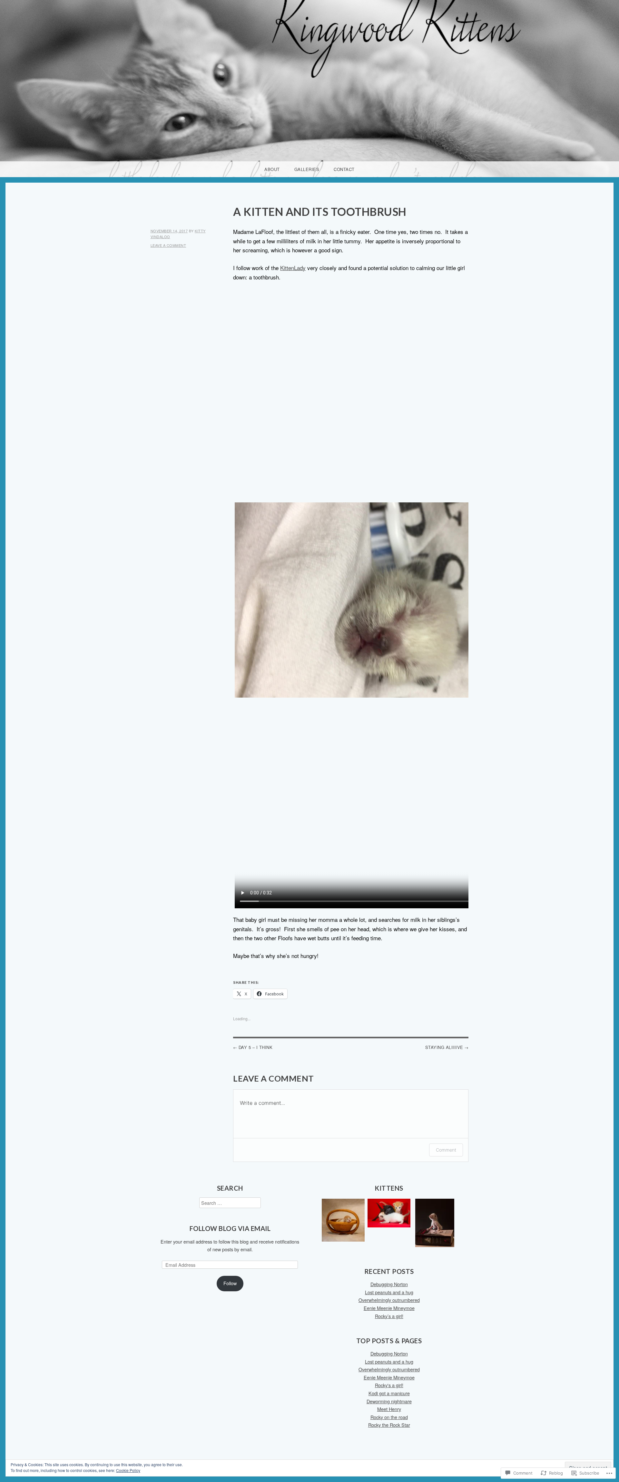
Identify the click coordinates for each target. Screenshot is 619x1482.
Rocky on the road (389, 1417)
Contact (344, 169)
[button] (343, 1221)
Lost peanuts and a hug (389, 1292)
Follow (230, 1283)
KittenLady (293, 268)
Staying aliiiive (444, 1047)
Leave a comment (168, 245)
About (272, 169)
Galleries (306, 169)
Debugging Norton (389, 1284)
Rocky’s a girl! (389, 1316)
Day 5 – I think (256, 1047)
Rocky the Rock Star (389, 1424)
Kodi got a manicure (389, 1393)
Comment (446, 1150)
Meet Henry (389, 1409)
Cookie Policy (128, 1470)
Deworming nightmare (389, 1401)
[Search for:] (230, 1202)
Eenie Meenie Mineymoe (389, 1308)
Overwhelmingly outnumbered (389, 1299)
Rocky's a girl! (389, 1385)
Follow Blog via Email (230, 1228)
